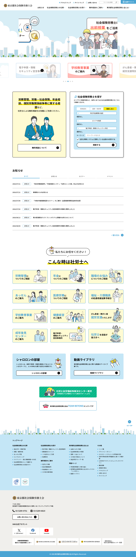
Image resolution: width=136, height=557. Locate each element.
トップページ (17, 440)
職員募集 (101, 465)
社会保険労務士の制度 (77, 452)
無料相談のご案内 (96, 7)
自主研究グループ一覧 (77, 459)
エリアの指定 (96, 121)
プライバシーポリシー (105, 452)
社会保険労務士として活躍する (23, 462)
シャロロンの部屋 (39, 373)
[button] (42, 70)
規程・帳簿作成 (18, 452)
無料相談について (39, 147)
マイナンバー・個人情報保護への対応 (25, 459)
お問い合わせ (92, 2)
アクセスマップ (65, 2)
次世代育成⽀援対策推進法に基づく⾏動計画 (111, 457)
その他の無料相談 (47, 472)
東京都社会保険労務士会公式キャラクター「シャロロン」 (83, 470)
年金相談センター (47, 469)
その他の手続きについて (78, 457)
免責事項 (44, 457)
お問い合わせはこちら (24, 517)
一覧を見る (115, 235)
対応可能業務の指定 (96, 113)
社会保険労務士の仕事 (55, 7)
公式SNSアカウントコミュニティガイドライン (111, 462)
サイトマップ (79, 2)
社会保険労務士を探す (76, 7)
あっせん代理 (18, 454)
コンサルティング (19, 457)
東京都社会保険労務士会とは (118, 7)
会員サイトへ (129, 2)
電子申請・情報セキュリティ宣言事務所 (54, 449)
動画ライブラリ (96, 372)
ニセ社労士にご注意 (48, 454)
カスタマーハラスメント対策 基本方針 (110, 454)
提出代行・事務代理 (20, 449)
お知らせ (40, 7)
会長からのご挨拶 (76, 449)
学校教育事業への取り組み (78, 467)
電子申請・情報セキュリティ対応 (97, 128)
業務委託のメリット (48, 452)
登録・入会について (76, 454)
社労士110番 (46, 464)
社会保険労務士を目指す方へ (22, 465)
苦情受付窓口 (103, 468)
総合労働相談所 (46, 467)
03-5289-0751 (21, 510)
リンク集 (101, 449)
